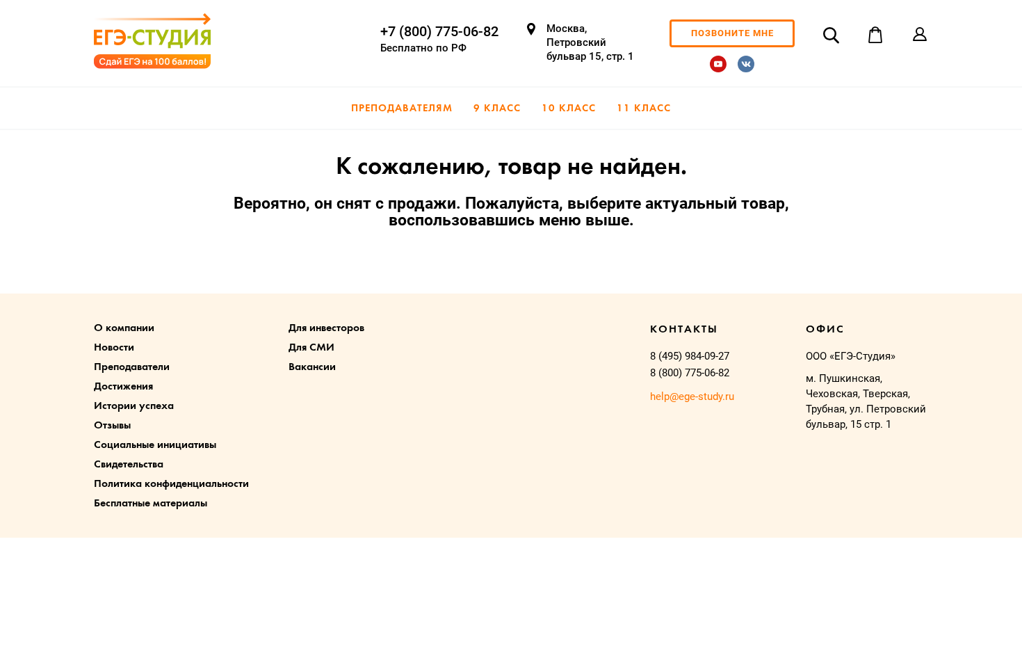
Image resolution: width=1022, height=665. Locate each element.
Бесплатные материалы (150, 503)
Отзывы (112, 425)
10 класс (569, 109)
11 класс (644, 109)
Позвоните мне (732, 33)
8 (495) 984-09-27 (689, 356)
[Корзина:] (875, 34)
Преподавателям (402, 109)
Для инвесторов (326, 328)
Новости (114, 347)
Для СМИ (311, 347)
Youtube (718, 64)
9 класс (497, 109)
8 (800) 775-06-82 (689, 373)
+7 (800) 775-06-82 (439, 31)
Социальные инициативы (155, 445)
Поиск (830, 34)
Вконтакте (746, 64)
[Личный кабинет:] (919, 34)
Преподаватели (132, 367)
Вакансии (312, 367)
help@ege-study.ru (692, 396)
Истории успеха (134, 406)
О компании (124, 328)
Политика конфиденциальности (171, 484)
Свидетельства (128, 464)
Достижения (123, 386)
